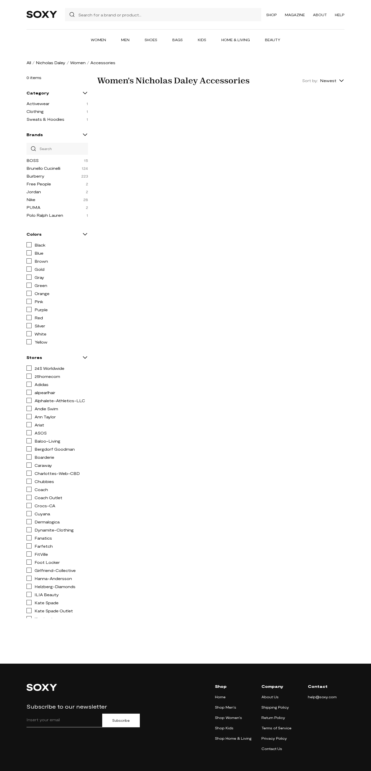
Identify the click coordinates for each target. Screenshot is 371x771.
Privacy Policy (274, 738)
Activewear (37, 103)
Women (98, 40)
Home (220, 697)
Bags (177, 40)
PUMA (33, 207)
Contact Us (271, 748)
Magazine (295, 15)
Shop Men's (225, 707)
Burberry (35, 176)
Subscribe (121, 720)
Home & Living (235, 40)
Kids (202, 40)
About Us (270, 697)
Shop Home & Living (233, 738)
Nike (30, 199)
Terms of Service (276, 728)
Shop (271, 15)
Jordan (33, 191)
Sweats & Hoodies (45, 119)
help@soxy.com (322, 697)
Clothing (35, 111)
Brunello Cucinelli (43, 168)
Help (339, 15)
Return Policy (273, 717)
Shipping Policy (275, 707)
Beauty (272, 40)
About (320, 15)
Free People (38, 183)
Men (125, 40)
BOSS (32, 160)
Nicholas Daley (50, 62)
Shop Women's (228, 717)
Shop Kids (224, 728)
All (28, 62)
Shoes (151, 40)
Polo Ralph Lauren (44, 215)
